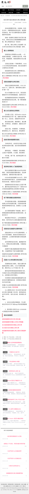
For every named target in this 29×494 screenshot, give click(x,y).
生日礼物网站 (13, 486)
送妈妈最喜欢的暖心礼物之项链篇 (12, 322)
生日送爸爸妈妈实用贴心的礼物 (12, 325)
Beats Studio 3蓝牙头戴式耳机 (14, 418)
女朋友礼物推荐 (18, 22)
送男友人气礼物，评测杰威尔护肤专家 (14, 443)
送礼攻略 (20, 486)
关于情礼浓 (5, 489)
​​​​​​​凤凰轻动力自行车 (14, 352)
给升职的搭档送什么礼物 (14, 436)
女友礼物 (3, 12)
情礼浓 (2, 15)
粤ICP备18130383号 (12, 489)
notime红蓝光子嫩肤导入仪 (14, 380)
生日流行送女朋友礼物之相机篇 (19, 15)
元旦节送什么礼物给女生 (14, 458)
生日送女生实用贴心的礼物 (10, 328)
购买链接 (6, 78)
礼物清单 (18, 9)
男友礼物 (11, 12)
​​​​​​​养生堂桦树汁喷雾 (14, 361)
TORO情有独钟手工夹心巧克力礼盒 (14, 399)
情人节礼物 (11, 9)
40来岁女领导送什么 (14, 465)
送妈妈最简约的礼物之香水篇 (11, 319)
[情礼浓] (7, 2)
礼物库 (18, 12)
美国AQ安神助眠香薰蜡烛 (14, 342)
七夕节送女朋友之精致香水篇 (14, 338)
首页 (4, 9)
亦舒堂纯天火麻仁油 (14, 371)
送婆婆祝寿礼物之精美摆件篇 (14, 473)
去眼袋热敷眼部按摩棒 (14, 390)
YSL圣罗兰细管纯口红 (14, 409)
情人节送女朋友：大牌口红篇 (14, 337)
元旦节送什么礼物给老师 (14, 451)
